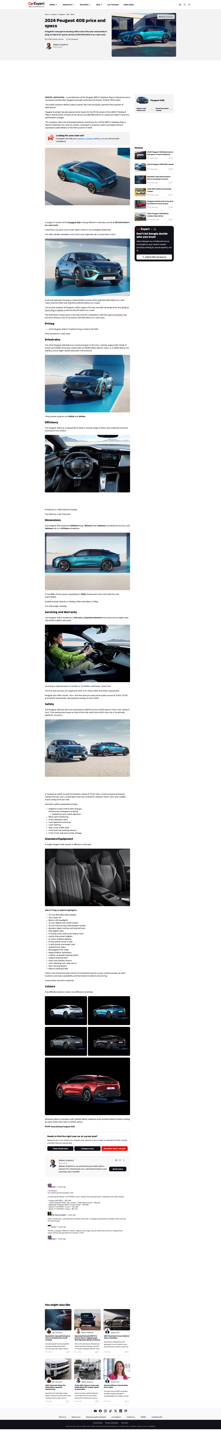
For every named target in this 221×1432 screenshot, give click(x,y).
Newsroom (76, 1417)
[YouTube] (95, 1411)
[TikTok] (110, 1411)
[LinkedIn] (120, 1411)
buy (99, 138)
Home (47, 14)
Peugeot (62, 14)
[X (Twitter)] (115, 1411)
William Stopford (60, 44)
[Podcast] (125, 1411)
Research (67, 4)
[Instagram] (105, 1411)
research (81, 138)
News (52, 4)
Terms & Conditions (111, 1422)
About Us (62, 1417)
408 (67, 14)
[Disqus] (87, 1211)
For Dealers (116, 1417)
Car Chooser (113, 4)
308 (100, 300)
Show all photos (167, 17)
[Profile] (189, 4)
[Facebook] (100, 1411)
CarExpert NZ (157, 1417)
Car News (54, 14)
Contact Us (130, 1417)
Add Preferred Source (155, 257)
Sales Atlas (129, 4)
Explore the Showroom (141, 109)
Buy (98, 4)
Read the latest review (162, 109)
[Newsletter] (180, 4)
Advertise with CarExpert (96, 1417)
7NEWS (143, 1417)
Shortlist (84, 4)
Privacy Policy (97, 1422)
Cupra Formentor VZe (117, 315)
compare (90, 138)
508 (70, 303)
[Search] (184, 4)
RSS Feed (124, 1422)
